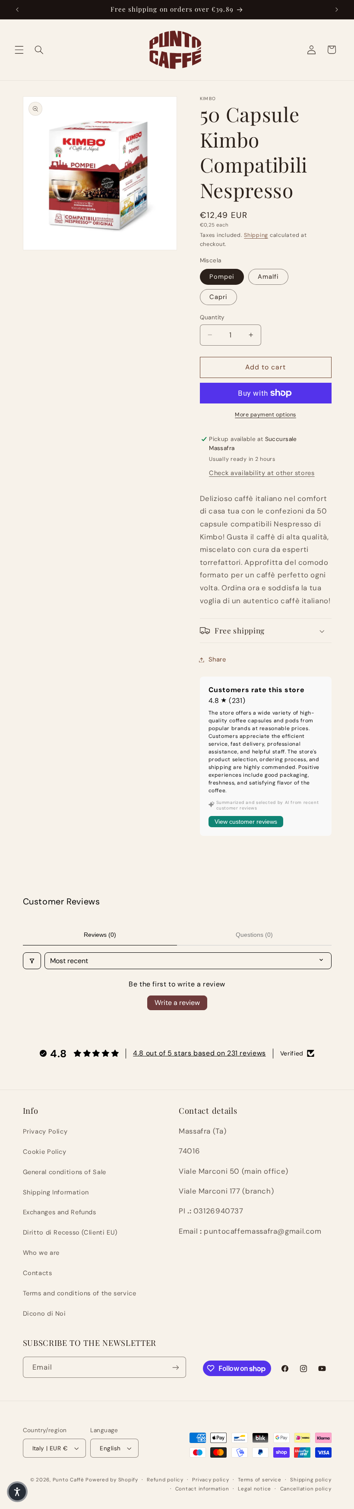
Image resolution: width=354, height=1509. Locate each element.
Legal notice (254, 1489)
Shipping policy (310, 1480)
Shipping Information (56, 1192)
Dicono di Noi (44, 1313)
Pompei (221, 276)
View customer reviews (246, 821)
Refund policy (165, 1480)
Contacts (37, 1273)
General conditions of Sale (64, 1172)
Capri (218, 297)
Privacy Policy (45, 1131)
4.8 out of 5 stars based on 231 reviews (199, 1053)
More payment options (265, 414)
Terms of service (259, 1480)
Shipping (256, 235)
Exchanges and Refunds (59, 1212)
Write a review (177, 1002)
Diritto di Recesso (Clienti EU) (70, 1232)
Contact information (202, 1489)
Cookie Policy (44, 1151)
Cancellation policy (306, 1489)
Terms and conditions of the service (79, 1293)
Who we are (41, 1252)
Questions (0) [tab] (254, 934)
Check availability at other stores (261, 473)
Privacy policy (210, 1480)
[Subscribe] (175, 1367)
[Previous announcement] (17, 9)
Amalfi (268, 276)
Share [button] (217, 659)
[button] (19, 50)
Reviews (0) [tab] (100, 934)
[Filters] (32, 960)
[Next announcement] (336, 9)
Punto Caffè (68, 1480)
